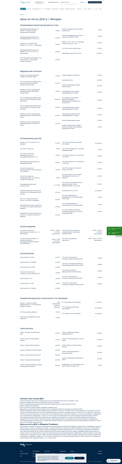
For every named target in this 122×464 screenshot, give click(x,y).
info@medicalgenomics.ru (53, 2)
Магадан (82, 2)
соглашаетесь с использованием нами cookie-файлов (47, 460)
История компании (24, 453)
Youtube (100, 451)
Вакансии (35, 453)
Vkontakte (100, 453)
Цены (85, 8)
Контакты (89, 8)
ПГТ (43, 8)
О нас (21, 451)
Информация (63, 451)
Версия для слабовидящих (95, 2)
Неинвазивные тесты (36, 8)
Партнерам (47, 451)
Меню (22, 8)
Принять (69, 458)
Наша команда (36, 451)
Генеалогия (61, 8)
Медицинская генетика (70, 8)
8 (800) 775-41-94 (65, 2)
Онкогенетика (48, 8)
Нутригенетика (55, 8)
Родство (29, 8)
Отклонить (79, 458)
